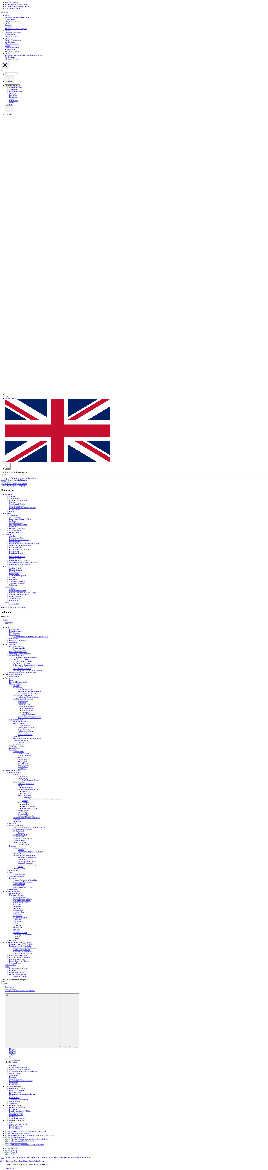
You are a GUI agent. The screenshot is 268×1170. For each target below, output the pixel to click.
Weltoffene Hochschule (17, 746)
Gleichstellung (18, 688)
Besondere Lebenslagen (17, 528)
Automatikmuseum (19, 897)
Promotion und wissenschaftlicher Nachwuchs (24, 543)
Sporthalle (16, 929)
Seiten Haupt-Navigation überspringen (13, 486)
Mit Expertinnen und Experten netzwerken (23, 562)
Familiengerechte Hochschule (23, 699)
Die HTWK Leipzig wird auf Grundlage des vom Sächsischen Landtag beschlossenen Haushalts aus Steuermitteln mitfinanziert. (48, 1157)
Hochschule (9, 494)
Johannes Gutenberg (24, 755)
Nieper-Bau (17, 925)
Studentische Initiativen (17, 581)
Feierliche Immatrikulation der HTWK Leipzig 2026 (30, 637)
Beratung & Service (15, 532)
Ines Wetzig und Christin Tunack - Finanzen (28, 671)
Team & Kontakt (23, 844)
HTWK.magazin (14, 633)
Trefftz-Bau (17, 931)
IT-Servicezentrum (19, 842)
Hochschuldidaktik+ (24, 795)
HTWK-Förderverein (16, 1126)
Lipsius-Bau (17, 919)
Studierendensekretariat (25, 859)
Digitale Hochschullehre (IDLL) (20, 1111)
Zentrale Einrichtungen (16, 825)
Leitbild (11, 680)
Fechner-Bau (17, 906)
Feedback (12, 104)
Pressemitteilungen (15, 631)
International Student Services (27, 861)
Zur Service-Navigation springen (16, 4)
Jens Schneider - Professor (22, 669)
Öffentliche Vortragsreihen (18, 500)
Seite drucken (9, 987)
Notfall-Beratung (27, 710)
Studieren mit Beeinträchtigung (28, 697)
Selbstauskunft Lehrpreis (30, 808)
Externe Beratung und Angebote (28, 693)
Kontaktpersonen (15, 600)
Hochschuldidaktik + (16, 1113)
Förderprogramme (15, 542)
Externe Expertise (23, 729)
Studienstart (13, 521)
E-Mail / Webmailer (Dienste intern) (21, 1081)
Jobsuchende (13, 93)
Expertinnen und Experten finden (20, 946)
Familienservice (23, 701)
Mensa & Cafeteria (15, 570)
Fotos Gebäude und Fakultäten (19, 961)
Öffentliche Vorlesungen (17, 1118)
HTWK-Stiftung (14, 1128)
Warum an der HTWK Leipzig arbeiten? (22, 672)
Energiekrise (13, 642)
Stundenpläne (13, 1075)
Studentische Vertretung (17, 583)
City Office (17, 904)
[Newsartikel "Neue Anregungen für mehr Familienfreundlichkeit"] (29, 1135)
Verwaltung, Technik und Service (20, 654)
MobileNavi (10, 1168)
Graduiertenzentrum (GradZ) (18, 1124)
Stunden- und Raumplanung (27, 865)
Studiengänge (13, 515)
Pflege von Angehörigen (26, 706)
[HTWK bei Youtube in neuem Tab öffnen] (10, 1154)
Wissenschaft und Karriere (18, 652)
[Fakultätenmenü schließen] (5, 65)
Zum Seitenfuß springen (13, 8)
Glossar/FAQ (17, 744)
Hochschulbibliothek (20, 835)
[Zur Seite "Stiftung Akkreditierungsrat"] (24, 1145)
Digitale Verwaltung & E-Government (30, 852)
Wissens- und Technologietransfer (20, 545)
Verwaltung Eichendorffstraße (23, 935)
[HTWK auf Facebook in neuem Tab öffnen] (11, 1152)
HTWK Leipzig (6, 482)
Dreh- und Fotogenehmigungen (19, 957)
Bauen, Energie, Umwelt (21, 950)
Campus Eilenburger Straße (22, 899)
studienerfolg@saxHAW (26, 816)
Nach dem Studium (15, 530)
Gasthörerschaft (14, 676)
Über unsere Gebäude (16, 895)
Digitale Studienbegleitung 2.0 (28, 789)
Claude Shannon (23, 765)
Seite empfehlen (10, 989)
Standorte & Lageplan (16, 506)
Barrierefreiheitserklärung (17, 974)
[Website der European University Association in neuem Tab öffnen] (25, 1131)
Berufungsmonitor (19, 648)
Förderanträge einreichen (26, 784)
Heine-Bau (17, 914)
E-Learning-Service (24, 810)
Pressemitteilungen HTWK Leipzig (21, 944)
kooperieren (9, 555)
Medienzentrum (18, 921)
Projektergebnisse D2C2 (30, 787)
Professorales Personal (16, 646)
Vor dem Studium (15, 517)
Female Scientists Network (30, 780)
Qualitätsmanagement (16, 720)
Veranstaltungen (14, 598)
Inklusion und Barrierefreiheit (23, 695)
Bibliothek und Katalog (17, 1088)
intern (7, 602)
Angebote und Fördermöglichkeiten (29, 691)
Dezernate (12, 846)
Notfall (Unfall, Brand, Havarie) (19, 1069)
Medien (11, 103)
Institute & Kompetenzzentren (19, 540)
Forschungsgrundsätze (16, 538)
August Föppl (22, 761)
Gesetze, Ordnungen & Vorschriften (25, 880)
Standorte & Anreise (16, 1079)
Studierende (13, 89)
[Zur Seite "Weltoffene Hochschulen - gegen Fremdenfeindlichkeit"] (26, 1139)
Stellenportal (13, 585)
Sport (11, 1096)
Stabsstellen (17, 821)
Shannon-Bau (18, 927)
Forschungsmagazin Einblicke (19, 549)
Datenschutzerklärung (16, 972)
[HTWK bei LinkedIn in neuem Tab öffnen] (11, 1150)
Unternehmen (13, 101)
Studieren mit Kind (24, 704)
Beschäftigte (13, 95)
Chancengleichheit (15, 684)
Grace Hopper (22, 757)
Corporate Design (15, 963)
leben (7, 566)
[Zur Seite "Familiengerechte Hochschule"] (17, 1133)
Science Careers (23, 778)
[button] (9, 79)
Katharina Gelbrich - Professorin (24, 667)
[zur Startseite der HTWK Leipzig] (14, 484)
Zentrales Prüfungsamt (25, 863)
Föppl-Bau (17, 908)
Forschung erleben (15, 551)
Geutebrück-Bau (18, 910)
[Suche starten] (23, 475)
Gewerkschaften (18, 886)
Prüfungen (12, 1077)
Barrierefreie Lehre (24, 814)
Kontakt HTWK (10, 398)
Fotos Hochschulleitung (17, 959)
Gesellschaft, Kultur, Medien (22, 952)
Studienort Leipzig (15, 568)
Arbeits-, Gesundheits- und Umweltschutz (23, 1071)
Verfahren (21, 742)
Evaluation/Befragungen (26, 727)
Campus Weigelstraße (20, 902)
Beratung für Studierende (17, 1107)
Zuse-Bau (16, 938)
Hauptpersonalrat (19, 884)
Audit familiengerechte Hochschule (29, 716)
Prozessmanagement (24, 725)
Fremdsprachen (14, 574)
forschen (8, 534)
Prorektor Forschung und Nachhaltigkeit (26, 818)
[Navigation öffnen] (2, 70)
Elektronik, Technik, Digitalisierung (25, 948)
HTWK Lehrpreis (23, 803)
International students (16, 91)
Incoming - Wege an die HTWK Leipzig (22, 592)
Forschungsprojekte (15, 547)
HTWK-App (26, 791)
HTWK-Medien (14, 510)
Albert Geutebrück (24, 754)
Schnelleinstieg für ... (12, 85)
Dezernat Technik (19, 869)
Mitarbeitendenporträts (16, 655)
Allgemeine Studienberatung (27, 857)
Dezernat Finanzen (19, 848)
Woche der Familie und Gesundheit (29, 718)
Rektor (15, 774)
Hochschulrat (13, 870)
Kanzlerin (16, 820)
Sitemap (41, 1161)
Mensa (15, 923)
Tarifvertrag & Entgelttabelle (22, 882)
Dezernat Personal (19, 853)
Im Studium (13, 526)
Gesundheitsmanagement (17, 576)
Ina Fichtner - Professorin (21, 663)
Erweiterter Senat (19, 874)
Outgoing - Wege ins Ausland (19, 594)
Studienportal (13, 1117)
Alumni (11, 99)
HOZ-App (25, 793)
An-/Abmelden (14, 604)
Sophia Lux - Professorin (21, 659)
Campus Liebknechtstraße (22, 901)
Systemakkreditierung (20, 740)
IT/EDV (20, 867)
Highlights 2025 (14, 629)
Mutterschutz (22, 703)
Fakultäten (12, 823)
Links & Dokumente (28, 714)
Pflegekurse (26, 712)
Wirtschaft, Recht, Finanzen (22, 953)
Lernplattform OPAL (16, 1115)
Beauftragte (13, 889)
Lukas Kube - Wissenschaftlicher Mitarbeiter (28, 665)
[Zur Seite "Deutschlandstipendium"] (15, 1137)
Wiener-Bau (17, 936)
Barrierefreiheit (34, 1161)
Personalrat (13, 878)
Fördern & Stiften (15, 559)
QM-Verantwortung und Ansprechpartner (27, 738)
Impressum (12, 970)
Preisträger (25, 804)
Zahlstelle (21, 850)
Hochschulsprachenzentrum (22, 838)
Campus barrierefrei (15, 893)
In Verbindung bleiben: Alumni (19, 564)
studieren (8, 513)
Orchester (12, 577)
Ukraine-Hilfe (13, 638)
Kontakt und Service (16, 553)
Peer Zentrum (22, 812)
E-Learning (13, 1109)
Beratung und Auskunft (25, 689)
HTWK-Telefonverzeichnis (18, 968)
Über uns (12, 502)
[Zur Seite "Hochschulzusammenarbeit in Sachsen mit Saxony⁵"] (16, 1143)
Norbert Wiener (23, 767)
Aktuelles (12, 496)
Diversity (16, 686)
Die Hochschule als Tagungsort (19, 560)
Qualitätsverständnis (20, 721)
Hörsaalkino (13, 579)
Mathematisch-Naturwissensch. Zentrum (22, 1094)
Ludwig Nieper (23, 763)
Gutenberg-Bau (18, 912)
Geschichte (13, 750)
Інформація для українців (18, 640)
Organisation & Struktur (17, 504)
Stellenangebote (14, 498)
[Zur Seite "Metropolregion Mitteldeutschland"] (20, 1141)
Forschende (13, 97)
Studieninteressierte (15, 87)
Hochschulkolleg (19, 840)
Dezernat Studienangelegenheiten (24, 855)
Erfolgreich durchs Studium (18, 525)
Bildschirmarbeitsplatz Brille (22, 887)
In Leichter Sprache (19, 976)
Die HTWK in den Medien (18, 955)
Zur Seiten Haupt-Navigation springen (17, 6)
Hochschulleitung (15, 772)
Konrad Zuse (22, 769)
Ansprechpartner (27, 708)
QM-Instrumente (18, 723)
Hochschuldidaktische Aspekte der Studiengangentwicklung (41, 799)
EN (111, 462)
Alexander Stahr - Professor (22, 661)
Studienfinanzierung (16, 523)
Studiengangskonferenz (25, 731)
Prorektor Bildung (19, 782)
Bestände (21, 833)
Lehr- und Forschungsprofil (18, 682)
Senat (11, 872)
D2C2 (20, 786)
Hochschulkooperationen (17, 591)
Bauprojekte (13, 940)
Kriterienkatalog (23, 733)
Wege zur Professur (19, 650)
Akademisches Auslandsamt (22, 829)
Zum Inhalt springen (11, 2)
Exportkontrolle (23, 776)
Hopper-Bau (17, 916)
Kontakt (12, 511)
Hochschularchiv (19, 831)
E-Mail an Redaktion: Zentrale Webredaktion (20, 991)
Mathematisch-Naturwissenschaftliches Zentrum (29, 827)
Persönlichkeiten (18, 752)
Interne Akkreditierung (25, 735)
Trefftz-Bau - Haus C (20, 933)
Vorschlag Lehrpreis (28, 806)
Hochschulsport (14, 572)
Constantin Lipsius (24, 759)
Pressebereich (13, 1083)
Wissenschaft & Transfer (17, 557)
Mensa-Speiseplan (15, 1073)
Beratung (25, 801)
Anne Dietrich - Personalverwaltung (25, 657)
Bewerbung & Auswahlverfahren (20, 519)
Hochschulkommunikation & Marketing (22, 508)
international (9, 587)
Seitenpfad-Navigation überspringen (13, 607)
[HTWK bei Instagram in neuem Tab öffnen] (11, 1148)
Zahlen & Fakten (14, 748)
